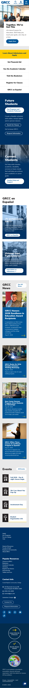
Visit (3, 539)
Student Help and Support (13, 181)
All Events (21, 469)
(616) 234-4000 (9, 591)
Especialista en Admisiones (12, 270)
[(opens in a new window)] (4, 612)
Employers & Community (9, 549)
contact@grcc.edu (9, 593)
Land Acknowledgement (10, 680)
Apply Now (12, 41)
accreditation (8, 675)
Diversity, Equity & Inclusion (14, 647)
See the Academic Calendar (14, 69)
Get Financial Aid (14, 62)
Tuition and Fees (7, 572)
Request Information (14, 133)
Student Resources (7, 546)
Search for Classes (13, 125)
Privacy (4, 680)
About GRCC (6, 551)
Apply (4, 533)
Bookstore (5, 563)
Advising (5, 566)
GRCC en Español (14, 90)
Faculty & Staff (6, 548)
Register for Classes (14, 83)
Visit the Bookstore (14, 76)
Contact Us (8, 602)
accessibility (5, 671)
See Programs (6, 535)
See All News (20, 285)
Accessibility (10, 680)
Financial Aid (6, 570)
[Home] (7, 2)
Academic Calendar (8, 565)
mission (24, 673)
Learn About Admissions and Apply (14, 54)
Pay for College (6, 537)
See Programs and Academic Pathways (14, 110)
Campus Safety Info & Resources (14, 634)
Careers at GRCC (7, 561)
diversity (12, 671)
